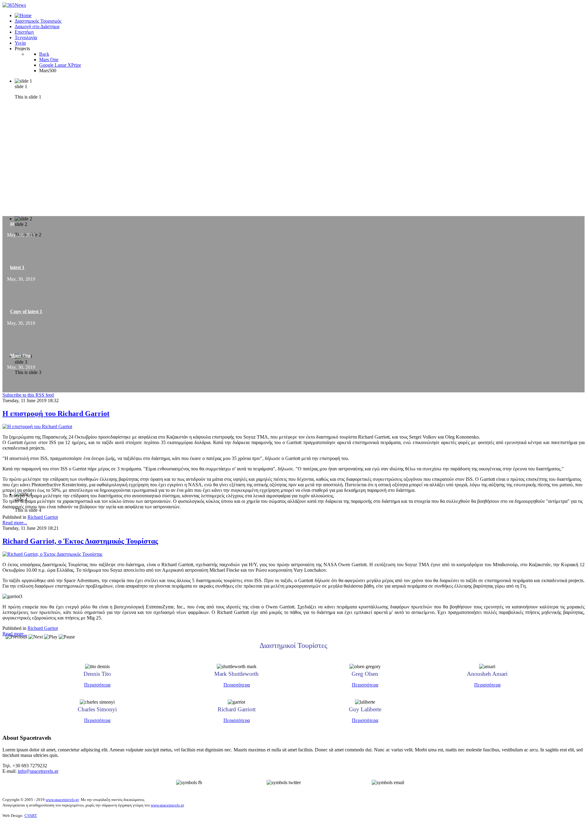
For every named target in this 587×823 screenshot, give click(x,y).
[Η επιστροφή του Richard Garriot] (37, 426)
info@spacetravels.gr (38, 771)
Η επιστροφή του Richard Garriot (55, 413)
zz (12, 223)
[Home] (23, 15)
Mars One (20, 355)
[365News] (14, 5)
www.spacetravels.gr (62, 799)
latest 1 (17, 267)
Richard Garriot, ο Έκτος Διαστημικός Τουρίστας (80, 541)
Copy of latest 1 (26, 311)
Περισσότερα (97, 684)
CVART (30, 815)
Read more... (14, 522)
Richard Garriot (43, 517)
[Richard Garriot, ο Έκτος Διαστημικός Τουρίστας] (52, 554)
